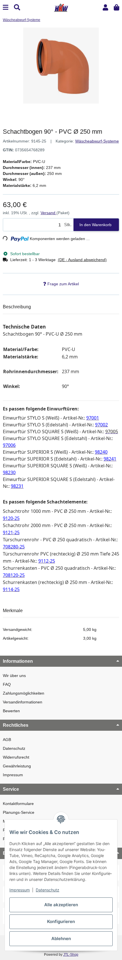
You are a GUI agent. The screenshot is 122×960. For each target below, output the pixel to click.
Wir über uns (14, 675)
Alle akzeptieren (61, 904)
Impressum (13, 775)
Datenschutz (14, 748)
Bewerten (11, 711)
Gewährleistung (17, 766)
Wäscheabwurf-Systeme (97, 141)
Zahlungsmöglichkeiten (23, 693)
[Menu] (5, 7)
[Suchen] (17, 7)
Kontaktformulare (18, 803)
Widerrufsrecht (16, 757)
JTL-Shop (70, 955)
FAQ (7, 684)
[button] (105, 7)
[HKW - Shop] (61, 7)
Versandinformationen (22, 702)
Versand (48, 212)
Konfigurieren (61, 921)
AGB (7, 739)
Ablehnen (61, 938)
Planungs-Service (18, 812)
